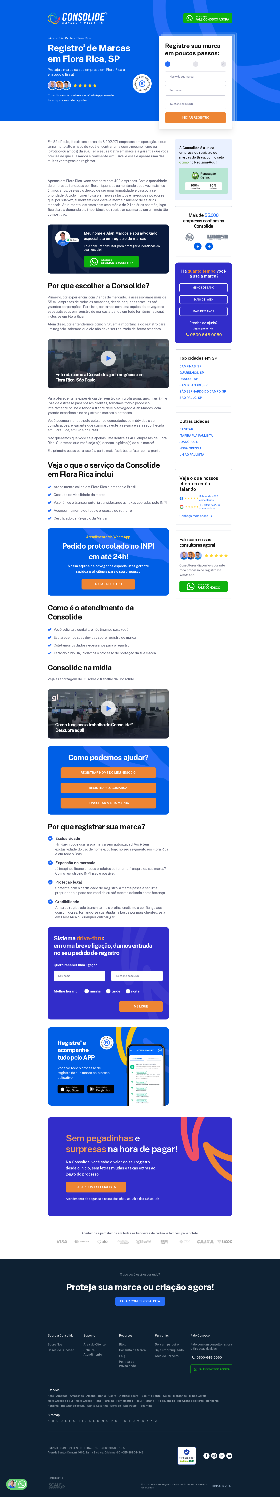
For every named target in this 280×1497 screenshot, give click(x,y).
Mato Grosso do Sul (60, 1400)
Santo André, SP (193, 385)
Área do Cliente (94, 1344)
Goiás (167, 1395)
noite (135, 991)
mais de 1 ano (203, 299)
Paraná (149, 1400)
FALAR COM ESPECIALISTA (96, 1187)
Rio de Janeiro (166, 1400)
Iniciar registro (195, 117)
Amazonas (77, 1395)
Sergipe (115, 1405)
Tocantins (145, 1405)
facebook (206, 1456)
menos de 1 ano (203, 287)
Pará (98, 1400)
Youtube (229, 1456)
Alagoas (61, 1395)
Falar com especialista (140, 1301)
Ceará (112, 1395)
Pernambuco (124, 1400)
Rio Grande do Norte (190, 1400)
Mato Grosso (84, 1400)
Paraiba (108, 1400)
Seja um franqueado (169, 1350)
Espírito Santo (151, 1395)
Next (209, 246)
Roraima (53, 1405)
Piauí (138, 1400)
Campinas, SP (190, 366)
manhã (95, 991)
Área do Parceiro (166, 1356)
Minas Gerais (197, 1395)
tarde (115, 991)
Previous (198, 246)
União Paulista (191, 454)
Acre (51, 1395)
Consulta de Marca (132, 1350)
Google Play (100, 1089)
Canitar (186, 429)
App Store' (71, 1089)
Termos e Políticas (26, 1466)
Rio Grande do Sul (73, 1405)
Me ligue (141, 1006)
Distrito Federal (129, 1395)
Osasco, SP (188, 379)
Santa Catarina (97, 1405)
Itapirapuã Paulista (196, 435)
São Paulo (130, 1405)
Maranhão (180, 1395)
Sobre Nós (55, 1344)
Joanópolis (188, 442)
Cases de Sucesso (61, 1350)
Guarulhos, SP (191, 372)
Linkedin (222, 1456)
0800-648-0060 (209, 1357)
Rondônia (212, 1400)
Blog (122, 1344)
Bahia (102, 1395)
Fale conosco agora (214, 1369)
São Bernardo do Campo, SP (202, 391)
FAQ (122, 1356)
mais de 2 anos (203, 311)
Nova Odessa (190, 448)
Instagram (214, 1456)
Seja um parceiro (167, 1344)
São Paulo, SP (190, 398)
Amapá (91, 1395)
